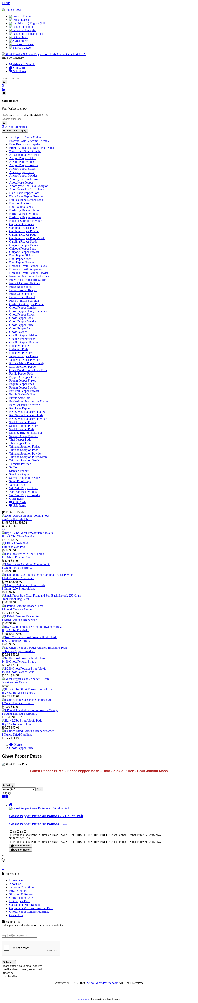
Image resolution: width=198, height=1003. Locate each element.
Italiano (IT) (35, 33)
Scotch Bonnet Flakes (22, 422)
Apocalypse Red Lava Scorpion (28, 186)
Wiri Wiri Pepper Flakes (23, 488)
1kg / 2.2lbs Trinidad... (15, 630)
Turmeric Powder (20, 464)
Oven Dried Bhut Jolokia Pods (28, 370)
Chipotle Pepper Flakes (23, 245)
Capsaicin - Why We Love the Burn (31, 908)
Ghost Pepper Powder (22, 321)
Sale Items (19, 71)
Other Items (16, 498)
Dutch (24, 37)
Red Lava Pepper (20, 408)
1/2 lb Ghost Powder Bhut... (19, 672)
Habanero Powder (20, 352)
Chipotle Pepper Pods (22, 248)
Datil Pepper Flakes (21, 255)
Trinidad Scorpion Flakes (24, 446)
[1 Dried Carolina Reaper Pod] (21, 616)
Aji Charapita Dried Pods (24, 154)
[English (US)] (11, 9)
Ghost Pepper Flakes (22, 314)
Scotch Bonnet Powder (23, 425)
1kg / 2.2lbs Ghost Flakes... (18, 692)
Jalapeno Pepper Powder (24, 359)
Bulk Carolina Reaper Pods (26, 199)
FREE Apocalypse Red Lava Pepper (31, 147)
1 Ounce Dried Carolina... (17, 734)
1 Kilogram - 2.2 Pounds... (18, 578)
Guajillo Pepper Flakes (23, 335)
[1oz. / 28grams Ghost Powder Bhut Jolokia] (29, 637)
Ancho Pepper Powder (23, 175)
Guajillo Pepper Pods (22, 338)
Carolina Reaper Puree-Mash (27, 238)
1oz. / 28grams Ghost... (16, 640)
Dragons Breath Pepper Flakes (28, 265)
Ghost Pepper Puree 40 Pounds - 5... (38, 824)
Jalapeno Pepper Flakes (23, 356)
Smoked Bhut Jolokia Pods (25, 432)
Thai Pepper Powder (21, 443)
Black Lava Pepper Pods (24, 193)
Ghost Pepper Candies (23, 307)
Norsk (24, 40)
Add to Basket (22, 845)
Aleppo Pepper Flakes (22, 158)
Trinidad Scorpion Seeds (24, 460)
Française (30, 30)
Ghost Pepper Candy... (15, 682)
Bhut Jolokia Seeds (21, 206)
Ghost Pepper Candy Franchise (28, 311)
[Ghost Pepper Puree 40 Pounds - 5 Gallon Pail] (39, 808)
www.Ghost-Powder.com (102, 982)
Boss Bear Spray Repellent (25, 144)
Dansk (24, 19)
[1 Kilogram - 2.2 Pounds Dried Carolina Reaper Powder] (37, 574)
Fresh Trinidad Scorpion (24, 300)
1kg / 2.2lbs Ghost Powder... (19, 536)
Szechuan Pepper (19, 474)
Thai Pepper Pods (20, 439)
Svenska (28, 44)
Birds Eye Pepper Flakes (24, 210)
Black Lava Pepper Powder (26, 196)
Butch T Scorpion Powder (25, 220)
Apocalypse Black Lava (24, 179)
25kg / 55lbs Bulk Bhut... (17, 519)
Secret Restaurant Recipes (25, 477)
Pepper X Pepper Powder (24, 377)
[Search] (4, 82)
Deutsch (27, 16)
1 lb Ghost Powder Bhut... (18, 557)
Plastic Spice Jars (19, 398)
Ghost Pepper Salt (20, 328)
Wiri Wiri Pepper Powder (24, 495)
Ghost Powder (18, 331)
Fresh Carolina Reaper (23, 290)
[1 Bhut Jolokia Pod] (15, 543)
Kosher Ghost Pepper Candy (26, 363)
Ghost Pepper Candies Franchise (29, 911)
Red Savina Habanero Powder (27, 418)
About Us (15, 883)
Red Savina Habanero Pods (26, 415)
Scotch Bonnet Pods (21, 429)
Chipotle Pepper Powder (24, 252)
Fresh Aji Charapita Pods (24, 283)
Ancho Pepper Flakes (22, 168)
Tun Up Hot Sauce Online (25, 137)
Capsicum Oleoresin (21, 224)
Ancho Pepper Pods (21, 172)
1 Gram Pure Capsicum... (17, 567)
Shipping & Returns (21, 894)
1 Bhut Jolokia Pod (13, 546)
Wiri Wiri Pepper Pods (23, 491)
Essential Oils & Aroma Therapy (29, 140)
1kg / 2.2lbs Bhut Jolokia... (18, 724)
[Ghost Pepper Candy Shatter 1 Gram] (26, 679)
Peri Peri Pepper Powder (24, 391)
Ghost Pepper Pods (21, 318)
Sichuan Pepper (18, 470)
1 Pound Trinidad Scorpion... (19, 713)
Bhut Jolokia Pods (20, 203)
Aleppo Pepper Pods (21, 161)
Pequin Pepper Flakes (22, 380)
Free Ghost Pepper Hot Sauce (27, 279)
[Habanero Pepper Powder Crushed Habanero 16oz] (34, 647)
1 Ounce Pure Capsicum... (18, 703)
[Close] (4, 93)
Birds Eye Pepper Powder (25, 217)
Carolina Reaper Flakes (23, 227)
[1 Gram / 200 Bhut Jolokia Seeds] (23, 585)
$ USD (6, 3)
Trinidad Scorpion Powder (25, 453)
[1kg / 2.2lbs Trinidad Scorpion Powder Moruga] (32, 626)
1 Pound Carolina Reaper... (18, 609)
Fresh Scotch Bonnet (22, 297)
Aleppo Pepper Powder (23, 165)
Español (27, 26)
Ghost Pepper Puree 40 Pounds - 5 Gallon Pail (46, 816)
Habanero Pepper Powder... (18, 651)
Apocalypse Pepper (21, 182)
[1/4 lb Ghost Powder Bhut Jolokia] (24, 658)
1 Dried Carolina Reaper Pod (19, 619)
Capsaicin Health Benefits (25, 904)
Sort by (9, 785)
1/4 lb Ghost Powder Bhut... (19, 661)
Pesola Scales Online (22, 394)
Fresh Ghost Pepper (21, 293)
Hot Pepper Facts (19, 901)
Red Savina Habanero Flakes (27, 411)
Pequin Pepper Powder (23, 387)
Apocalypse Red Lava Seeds (26, 189)
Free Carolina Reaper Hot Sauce (29, 276)
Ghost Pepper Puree (21, 325)
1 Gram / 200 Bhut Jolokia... (19, 588)
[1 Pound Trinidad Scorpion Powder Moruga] (30, 710)
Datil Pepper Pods (20, 259)
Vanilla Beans (17, 484)
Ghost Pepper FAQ (21, 897)
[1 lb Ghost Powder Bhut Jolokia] (23, 553)
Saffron (13, 467)
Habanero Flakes (19, 345)
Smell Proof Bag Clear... (16, 599)
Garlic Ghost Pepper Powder (26, 304)
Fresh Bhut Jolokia (20, 286)
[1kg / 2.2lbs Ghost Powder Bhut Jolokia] (28, 533)
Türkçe (26, 47)
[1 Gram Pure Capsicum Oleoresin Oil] (26, 564)
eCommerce (84, 999)
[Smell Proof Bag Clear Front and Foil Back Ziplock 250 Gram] (41, 595)
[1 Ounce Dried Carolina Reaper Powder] (28, 731)
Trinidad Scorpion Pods (23, 450)
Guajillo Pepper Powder (24, 342)
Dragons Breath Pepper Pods (27, 269)
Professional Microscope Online (28, 401)
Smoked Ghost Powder (23, 436)
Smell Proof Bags (20, 481)
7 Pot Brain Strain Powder (25, 151)
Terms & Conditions (21, 887)
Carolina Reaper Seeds (23, 241)
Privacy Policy (18, 890)
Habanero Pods (18, 349)
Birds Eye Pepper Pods (23, 213)
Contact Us (16, 915)
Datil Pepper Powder (22, 262)
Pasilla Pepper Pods (21, 373)
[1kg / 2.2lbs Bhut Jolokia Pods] (22, 720)
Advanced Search (23, 64)
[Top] (3, 870)
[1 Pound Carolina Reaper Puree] (22, 606)
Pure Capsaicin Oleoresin (24, 404)
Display (6, 793)
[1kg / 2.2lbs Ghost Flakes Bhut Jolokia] (27, 689)
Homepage (16, 880)
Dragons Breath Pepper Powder (28, 272)
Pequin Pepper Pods (21, 384)
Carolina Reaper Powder (24, 231)
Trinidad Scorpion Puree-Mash (28, 457)
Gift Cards (19, 67)
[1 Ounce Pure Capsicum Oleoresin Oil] (27, 699)
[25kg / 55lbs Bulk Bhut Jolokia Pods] (26, 515)
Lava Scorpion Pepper (23, 366)
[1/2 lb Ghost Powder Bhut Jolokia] (24, 668)
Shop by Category (15, 130)
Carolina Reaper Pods (22, 234)
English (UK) (37, 23)
